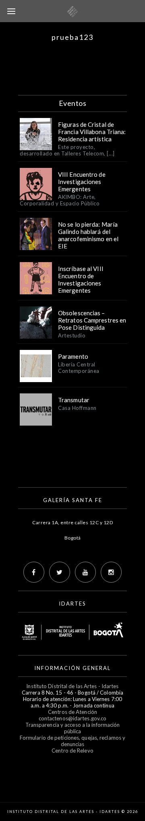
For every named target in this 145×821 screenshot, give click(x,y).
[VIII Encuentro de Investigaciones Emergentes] (36, 184)
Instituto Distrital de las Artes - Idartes (72, 686)
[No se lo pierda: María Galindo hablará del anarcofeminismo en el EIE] (36, 234)
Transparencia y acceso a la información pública (72, 728)
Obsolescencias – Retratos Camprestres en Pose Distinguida (92, 320)
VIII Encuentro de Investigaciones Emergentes (82, 181)
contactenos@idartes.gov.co (73, 718)
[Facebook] (34, 572)
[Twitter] (60, 572)
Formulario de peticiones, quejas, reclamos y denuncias (72, 740)
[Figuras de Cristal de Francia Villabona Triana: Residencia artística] (36, 134)
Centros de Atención (72, 712)
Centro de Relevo (72, 750)
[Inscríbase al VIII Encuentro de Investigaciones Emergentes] (36, 278)
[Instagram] (111, 572)
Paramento (73, 356)
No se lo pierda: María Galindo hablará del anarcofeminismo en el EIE (88, 235)
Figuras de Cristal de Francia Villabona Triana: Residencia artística (92, 132)
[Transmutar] (36, 409)
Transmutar (73, 399)
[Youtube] (85, 572)
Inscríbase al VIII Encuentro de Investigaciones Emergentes (81, 279)
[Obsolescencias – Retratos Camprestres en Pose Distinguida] (36, 322)
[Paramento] (36, 366)
